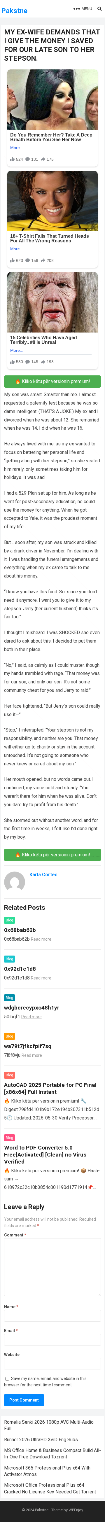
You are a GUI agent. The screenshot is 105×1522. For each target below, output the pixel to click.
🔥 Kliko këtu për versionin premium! (52, 381)
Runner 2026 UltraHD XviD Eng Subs (41, 1439)
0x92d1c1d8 (20, 968)
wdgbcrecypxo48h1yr (31, 1007)
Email (11, 1330)
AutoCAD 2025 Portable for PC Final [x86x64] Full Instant (50, 1088)
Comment (15, 1235)
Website (12, 1354)
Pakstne (14, 11)
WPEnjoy (76, 1510)
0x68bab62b (20, 930)
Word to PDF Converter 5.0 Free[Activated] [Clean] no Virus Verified (45, 1154)
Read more (41, 939)
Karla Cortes (43, 874)
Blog (9, 920)
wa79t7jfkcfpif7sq (27, 1046)
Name (11, 1306)
